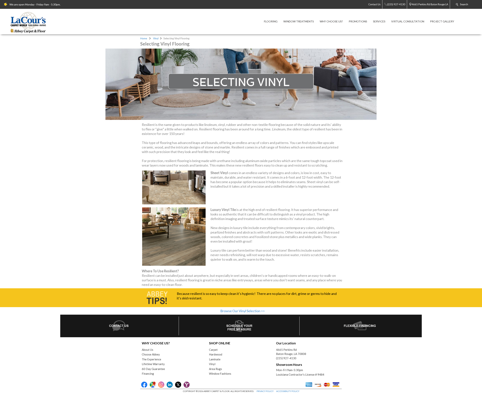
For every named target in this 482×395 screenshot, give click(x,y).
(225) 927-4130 (286, 358)
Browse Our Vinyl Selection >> (242, 311)
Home (143, 38)
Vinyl (156, 38)
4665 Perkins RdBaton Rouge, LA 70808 (291, 352)
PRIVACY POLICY (265, 391)
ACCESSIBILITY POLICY (287, 391)
